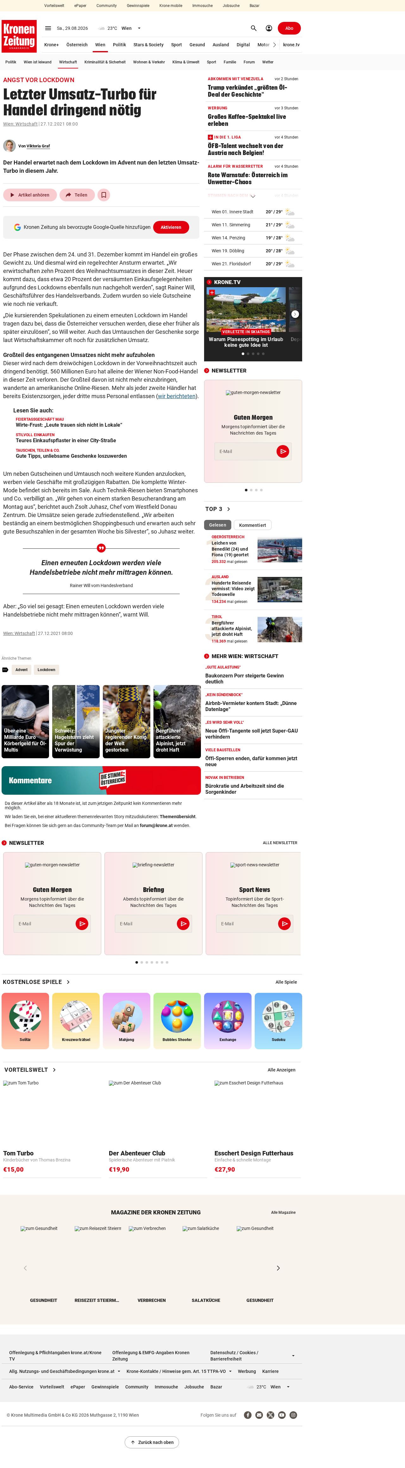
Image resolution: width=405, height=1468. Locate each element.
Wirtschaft (68, 62)
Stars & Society (149, 44)
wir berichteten (177, 396)
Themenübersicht (178, 816)
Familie (230, 62)
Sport (176, 44)
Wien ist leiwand (38, 62)
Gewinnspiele (138, 5)
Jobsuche (231, 5)
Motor (264, 44)
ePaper (80, 5)
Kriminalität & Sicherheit (105, 62)
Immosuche (202, 5)
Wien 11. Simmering (231, 224)
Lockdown (46, 670)
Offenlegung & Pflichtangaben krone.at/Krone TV (55, 1355)
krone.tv (291, 44)
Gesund (197, 44)
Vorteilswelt (54, 5)
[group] (25, 721)
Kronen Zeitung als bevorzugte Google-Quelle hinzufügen (103, 227)
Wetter (267, 62)
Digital (243, 44)
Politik (119, 44)
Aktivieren (171, 227)
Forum (249, 62)
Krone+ (51, 44)
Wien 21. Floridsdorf (231, 263)
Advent (22, 670)
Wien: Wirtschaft (20, 123)
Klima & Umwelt (185, 62)
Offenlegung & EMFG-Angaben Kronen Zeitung (151, 1355)
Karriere (270, 1371)
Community (107, 5)
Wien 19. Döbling (228, 250)
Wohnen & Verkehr (149, 62)
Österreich (77, 44)
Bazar (254, 5)
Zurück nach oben (152, 1442)
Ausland (221, 44)
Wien (100, 44)
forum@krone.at (156, 825)
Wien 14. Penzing (228, 237)
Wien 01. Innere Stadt (232, 211)
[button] (274, 44)
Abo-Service (21, 1386)
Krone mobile (170, 5)
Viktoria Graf (38, 146)
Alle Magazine (283, 1212)
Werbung (247, 1371)
